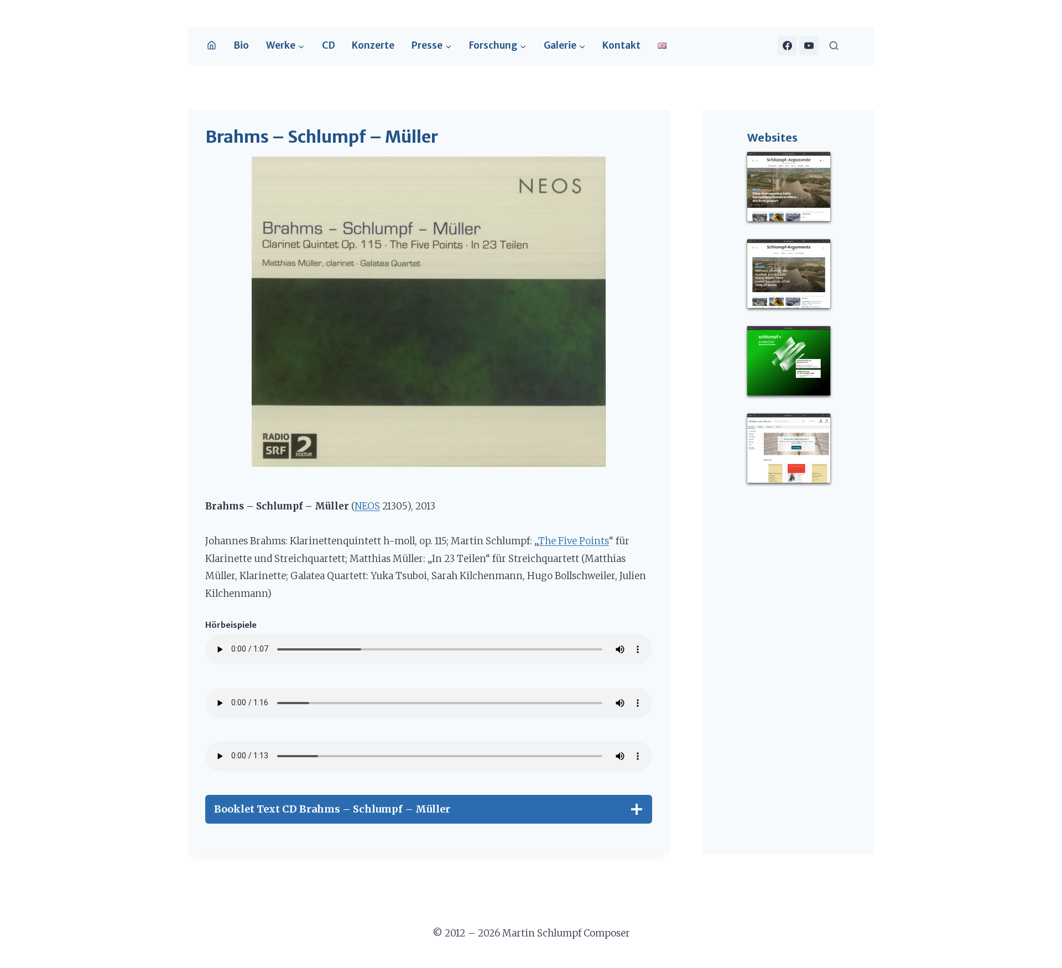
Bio (241, 45)
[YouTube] (808, 46)
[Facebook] (787, 46)
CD (328, 45)
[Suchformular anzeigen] (834, 45)
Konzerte (373, 45)
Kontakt (621, 45)
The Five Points (573, 541)
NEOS (367, 506)
